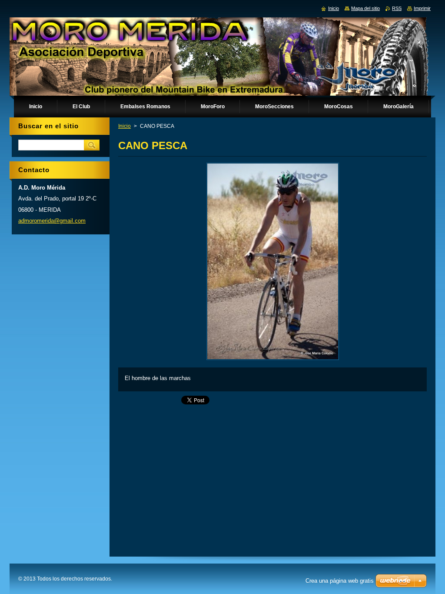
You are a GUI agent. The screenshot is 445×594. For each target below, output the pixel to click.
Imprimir (422, 8)
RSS (397, 8)
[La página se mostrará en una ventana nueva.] (273, 360)
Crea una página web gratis (340, 580)
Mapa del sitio (365, 8)
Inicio (124, 126)
